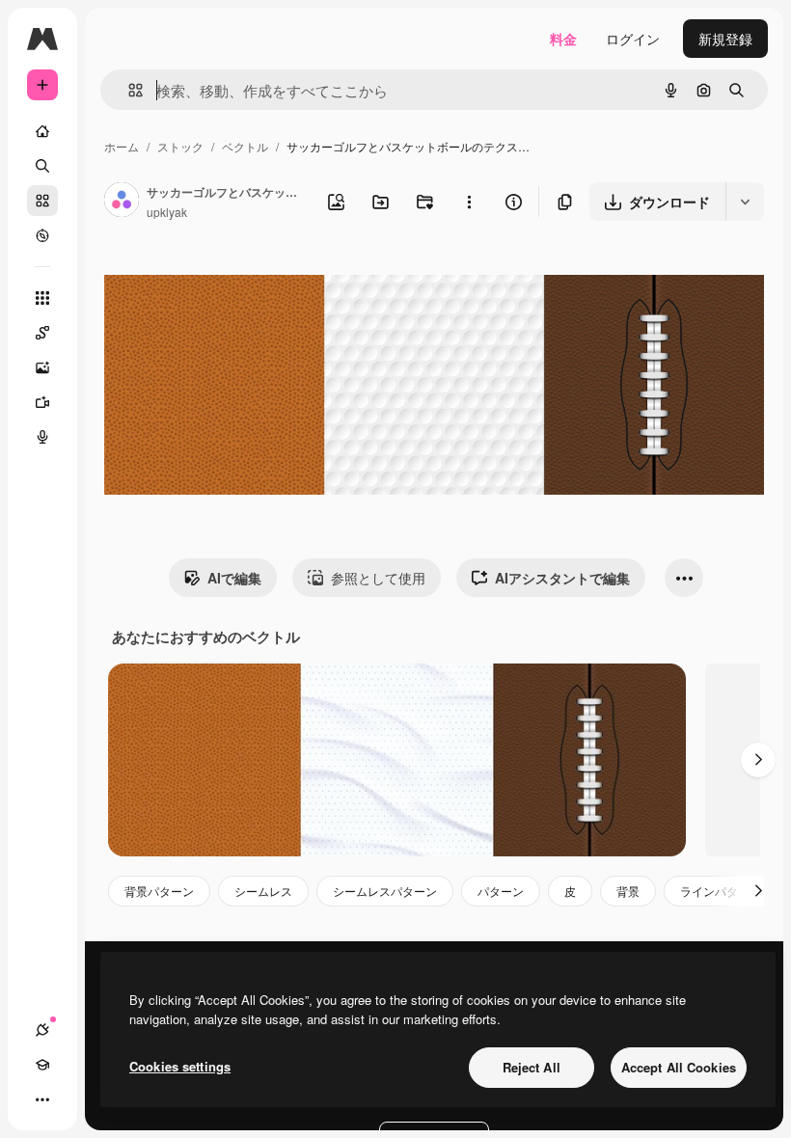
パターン (500, 890)
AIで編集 (234, 577)
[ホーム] (42, 131)
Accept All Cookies (678, 1067)
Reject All (531, 1067)
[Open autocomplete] (127, 90)
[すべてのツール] (42, 298)
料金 (563, 38)
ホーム (121, 146)
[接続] (42, 1030)
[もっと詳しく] (42, 235)
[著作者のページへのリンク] (121, 201)
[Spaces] (42, 332)
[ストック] (42, 200)
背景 (628, 890)
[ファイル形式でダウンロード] (744, 201)
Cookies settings (180, 1066)
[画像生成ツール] (42, 367)
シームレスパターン (385, 890)
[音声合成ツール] (42, 436)
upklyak (167, 211)
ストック (180, 146)
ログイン (633, 38)
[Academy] (42, 1064)
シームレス (263, 890)
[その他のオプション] (469, 201)
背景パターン (159, 890)
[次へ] (758, 760)
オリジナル (237, 277)
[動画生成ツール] (42, 402)
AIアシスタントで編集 (562, 577)
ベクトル (245, 146)
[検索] (42, 165)
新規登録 (725, 38)
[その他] (42, 1099)
